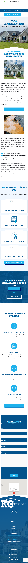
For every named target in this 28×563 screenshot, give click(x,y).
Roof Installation (12, 539)
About (12, 523)
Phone (3, 440)
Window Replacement (14, 541)
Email (3, 447)
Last (2, 434)
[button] (25, 14)
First (2, 428)
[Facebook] (12, 511)
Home (12, 521)
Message (4, 453)
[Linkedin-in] (15, 511)
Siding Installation (13, 544)
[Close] (17, 484)
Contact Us (14, 528)
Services (13, 526)
